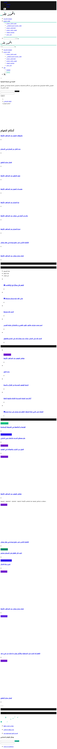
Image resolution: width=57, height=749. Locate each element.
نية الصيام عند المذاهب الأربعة (10, 202)
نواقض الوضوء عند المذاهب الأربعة (14, 358)
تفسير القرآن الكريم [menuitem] (11, 23)
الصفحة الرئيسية (8, 19)
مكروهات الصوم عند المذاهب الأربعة (11, 135)
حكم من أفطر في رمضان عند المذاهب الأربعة (14, 216)
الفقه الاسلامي (8, 101)
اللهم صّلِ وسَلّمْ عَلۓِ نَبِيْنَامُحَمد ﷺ (14, 285)
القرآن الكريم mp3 (11, 59)
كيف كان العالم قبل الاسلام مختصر (11, 553)
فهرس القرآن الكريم (12, 61)
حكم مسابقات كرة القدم (9, 730)
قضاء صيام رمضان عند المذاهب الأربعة (12, 256)
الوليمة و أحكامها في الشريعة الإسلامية (13, 427)
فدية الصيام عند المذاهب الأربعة (10, 229)
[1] (5, 9)
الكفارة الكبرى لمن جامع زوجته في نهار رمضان (15, 242)
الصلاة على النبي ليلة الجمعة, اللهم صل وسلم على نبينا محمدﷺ (23, 412)
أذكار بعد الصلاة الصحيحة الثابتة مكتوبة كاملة (17, 398)
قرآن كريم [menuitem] (9, 35)
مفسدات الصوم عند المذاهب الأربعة (11, 189)
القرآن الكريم (7, 21)
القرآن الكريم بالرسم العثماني (14, 56)
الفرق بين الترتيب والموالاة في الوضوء (12, 449)
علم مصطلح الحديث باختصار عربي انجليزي (13, 438)
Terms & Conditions (9, 747)
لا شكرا (2, 95)
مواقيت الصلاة (10, 63)
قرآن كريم (9, 65)
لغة (4, 68)
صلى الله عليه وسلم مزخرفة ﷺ (13, 298)
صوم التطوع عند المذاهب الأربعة (10, 176)
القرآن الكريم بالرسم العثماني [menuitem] (14, 26)
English (8, 4)
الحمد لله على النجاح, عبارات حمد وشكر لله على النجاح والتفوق (23, 338)
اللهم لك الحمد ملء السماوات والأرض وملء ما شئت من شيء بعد (20, 653)
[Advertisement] (28, 116)
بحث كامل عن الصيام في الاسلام (10, 149)
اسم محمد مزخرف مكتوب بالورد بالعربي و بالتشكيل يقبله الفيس (23, 325)
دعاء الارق (7, 371)
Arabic (5, 2)
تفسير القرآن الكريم (11, 54)
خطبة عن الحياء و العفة (9, 726)
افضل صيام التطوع (6, 162)
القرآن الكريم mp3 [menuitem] (11, 28)
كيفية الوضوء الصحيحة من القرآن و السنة (16, 385)
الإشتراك (17, 91)
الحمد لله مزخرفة (9, 312)
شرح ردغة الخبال (5, 564)
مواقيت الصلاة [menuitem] (10, 32)
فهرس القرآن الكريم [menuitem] (12, 30)
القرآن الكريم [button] (7, 52)
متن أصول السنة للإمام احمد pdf (11, 733)
